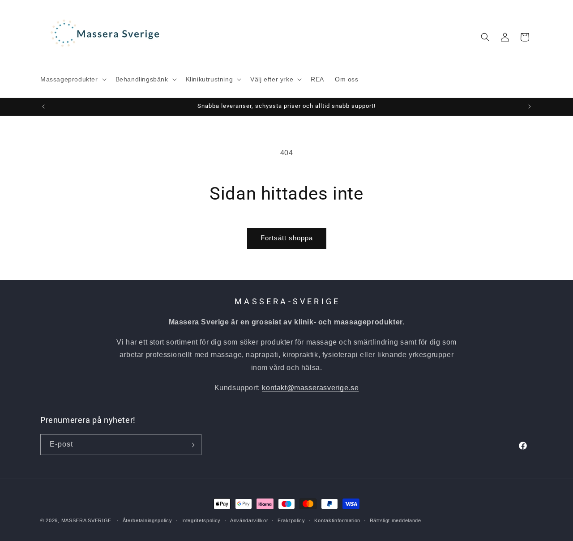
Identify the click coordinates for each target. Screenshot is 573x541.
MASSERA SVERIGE (86, 520)
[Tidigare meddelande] (43, 106)
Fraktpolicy (291, 520)
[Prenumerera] (191, 445)
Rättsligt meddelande (395, 520)
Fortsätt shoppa (287, 238)
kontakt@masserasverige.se (310, 387)
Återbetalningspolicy (147, 520)
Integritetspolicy (201, 520)
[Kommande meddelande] (529, 106)
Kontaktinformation (337, 520)
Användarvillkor (249, 520)
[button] (72, 79)
